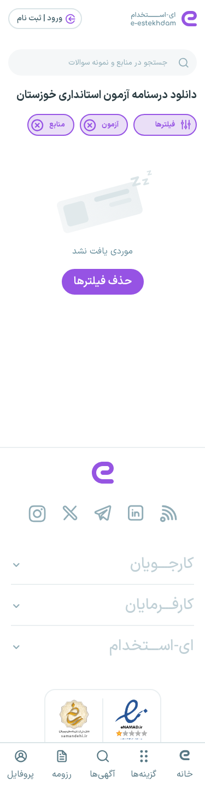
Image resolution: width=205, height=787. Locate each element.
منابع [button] (57, 124)
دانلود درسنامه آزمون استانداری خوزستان (106, 95)
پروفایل (20, 774)
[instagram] (36, 513)
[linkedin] (135, 513)
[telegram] (102, 513)
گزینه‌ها (143, 774)
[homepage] (102, 473)
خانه (185, 774)
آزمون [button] (110, 124)
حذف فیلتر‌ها (103, 281)
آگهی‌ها (102, 774)
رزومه (62, 774)
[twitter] (69, 513)
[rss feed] (168, 513)
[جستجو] (183, 62)
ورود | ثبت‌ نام (40, 18)
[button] (165, 125)
